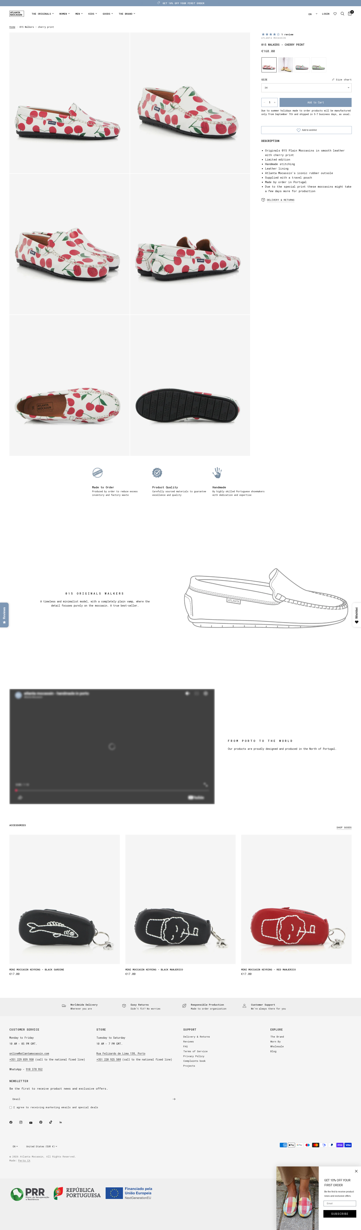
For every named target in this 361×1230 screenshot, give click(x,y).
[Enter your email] (174, 1099)
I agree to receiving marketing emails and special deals (55, 1107)
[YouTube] (33, 1123)
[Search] (342, 13)
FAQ (185, 1046)
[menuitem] (43, 14)
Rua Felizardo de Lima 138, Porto (120, 1053)
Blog (273, 1051)
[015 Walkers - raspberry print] (302, 65)
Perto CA (24, 1160)
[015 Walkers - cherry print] (269, 65)
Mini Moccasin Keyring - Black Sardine (36, 969)
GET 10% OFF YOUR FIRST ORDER (183, 3)
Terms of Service (195, 1051)
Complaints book (194, 1061)
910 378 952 (34, 1069)
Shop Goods (344, 827)
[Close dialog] (356, 1171)
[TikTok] (53, 1122)
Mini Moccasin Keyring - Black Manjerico (154, 969)
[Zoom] (121, 40)
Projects (189, 1065)
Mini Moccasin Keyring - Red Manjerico (268, 969)
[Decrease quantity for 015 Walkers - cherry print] (264, 102)
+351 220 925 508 (108, 1059)
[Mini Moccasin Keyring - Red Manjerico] (296, 899)
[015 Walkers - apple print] (318, 65)
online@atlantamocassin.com (29, 1053)
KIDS (91, 13)
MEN (77, 13)
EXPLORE (276, 1029)
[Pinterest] (43, 1122)
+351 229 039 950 (21, 1059)
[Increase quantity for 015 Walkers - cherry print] (275, 102)
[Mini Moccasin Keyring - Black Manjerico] (180, 899)
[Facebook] (13, 1122)
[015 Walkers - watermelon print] (285, 65)
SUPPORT (190, 1029)
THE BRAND (125, 13)
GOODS (106, 13)
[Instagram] (23, 1122)
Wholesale (277, 1046)
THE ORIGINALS (41, 13)
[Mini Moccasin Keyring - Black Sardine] (64, 899)
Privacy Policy (193, 1056)
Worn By (275, 1041)
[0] (349, 13)
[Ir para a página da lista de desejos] (335, 13)
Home (12, 26)
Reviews (188, 1041)
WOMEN (63, 13)
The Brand (277, 1036)
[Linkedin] (63, 1122)
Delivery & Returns (196, 1036)
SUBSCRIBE (340, 1213)
